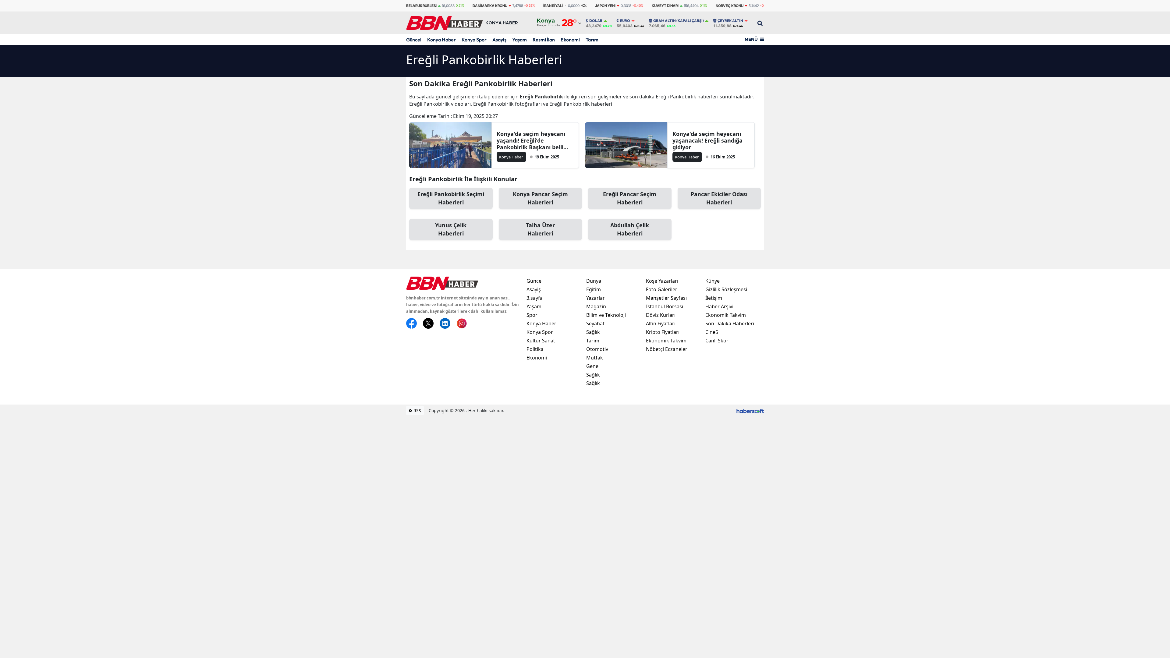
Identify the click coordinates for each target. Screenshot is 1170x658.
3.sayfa (534, 298)
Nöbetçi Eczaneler (666, 349)
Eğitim (593, 289)
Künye (712, 281)
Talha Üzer (540, 229)
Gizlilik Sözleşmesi (726, 289)
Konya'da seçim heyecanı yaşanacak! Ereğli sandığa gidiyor (707, 140)
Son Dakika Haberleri (729, 323)
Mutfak (594, 357)
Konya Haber (441, 40)
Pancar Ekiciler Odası (719, 198)
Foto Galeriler (661, 289)
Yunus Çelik (450, 229)
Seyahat (595, 323)
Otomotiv (597, 349)
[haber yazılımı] (750, 410)
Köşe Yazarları (662, 281)
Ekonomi (570, 40)
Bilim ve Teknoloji (606, 315)
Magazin (596, 306)
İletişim (713, 298)
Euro (625, 21)
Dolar (595, 21)
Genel (593, 366)
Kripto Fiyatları (662, 332)
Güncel (413, 40)
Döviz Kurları (660, 315)
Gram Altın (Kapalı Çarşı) (678, 21)
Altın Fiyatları (660, 323)
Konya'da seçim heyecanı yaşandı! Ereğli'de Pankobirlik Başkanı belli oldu (531, 140)
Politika (535, 349)
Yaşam (519, 40)
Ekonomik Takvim (666, 340)
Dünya (593, 281)
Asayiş (499, 40)
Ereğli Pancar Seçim (629, 198)
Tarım (592, 40)
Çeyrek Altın (730, 21)
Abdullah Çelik (629, 229)
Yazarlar (595, 298)
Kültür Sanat (540, 340)
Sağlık (593, 332)
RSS (416, 410)
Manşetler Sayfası (666, 298)
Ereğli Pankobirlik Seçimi (450, 198)
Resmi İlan (544, 40)
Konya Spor (474, 40)
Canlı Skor (717, 340)
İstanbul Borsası (664, 306)
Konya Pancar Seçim (540, 198)
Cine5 (711, 332)
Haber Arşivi (719, 306)
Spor (531, 315)
